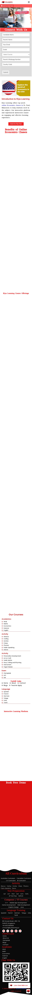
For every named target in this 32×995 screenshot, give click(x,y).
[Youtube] (16, 931)
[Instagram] (7, 931)
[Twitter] (20, 931)
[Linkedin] (11, 931)
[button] (28, 2)
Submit (5, 72)
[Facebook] (3, 931)
